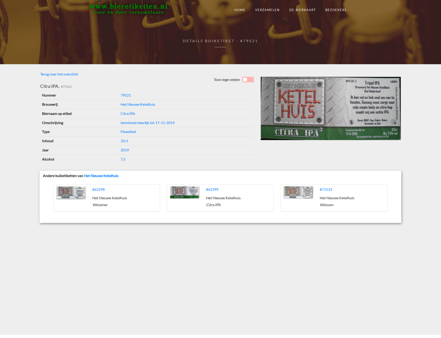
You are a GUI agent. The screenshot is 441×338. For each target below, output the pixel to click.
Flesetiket (128, 131)
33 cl (124, 141)
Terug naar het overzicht (59, 74)
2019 (125, 150)
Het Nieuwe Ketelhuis (138, 104)
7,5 (123, 159)
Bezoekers (336, 10)
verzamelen (267, 10)
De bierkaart (302, 10)
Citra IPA (128, 113)
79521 (126, 95)
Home (240, 10)
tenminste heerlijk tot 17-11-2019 (148, 122)
